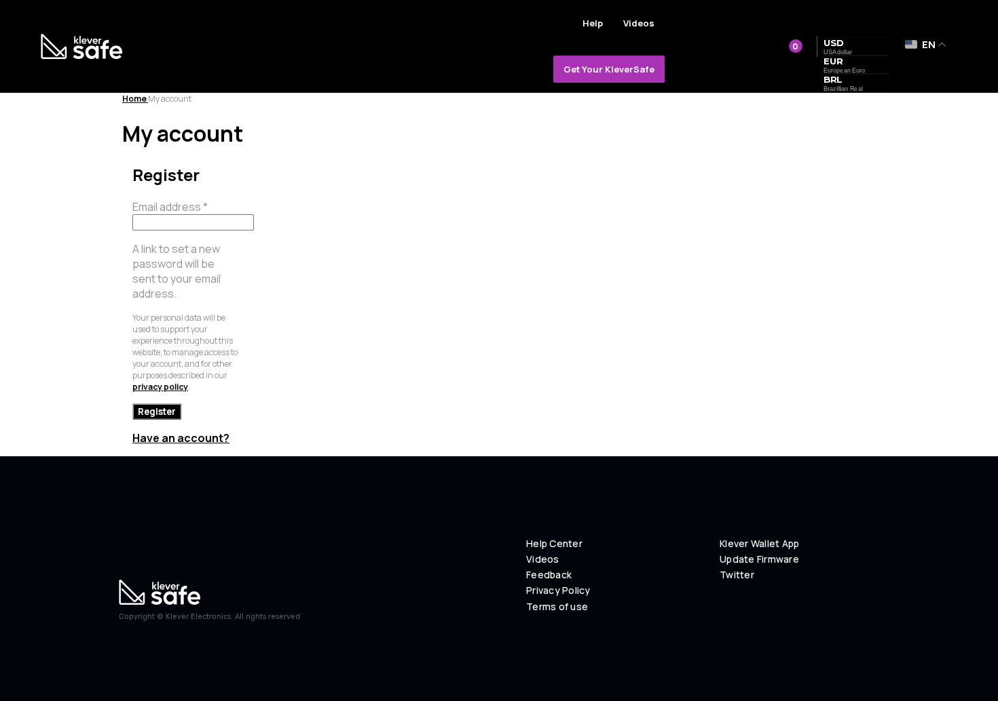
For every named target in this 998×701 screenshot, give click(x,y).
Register (157, 411)
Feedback (549, 575)
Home (135, 98)
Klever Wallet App (759, 544)
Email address (170, 206)
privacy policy (160, 387)
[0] (778, 46)
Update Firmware (759, 559)
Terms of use (557, 607)
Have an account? (180, 437)
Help (593, 23)
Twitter (737, 575)
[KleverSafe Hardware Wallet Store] (81, 46)
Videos (638, 23)
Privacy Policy (558, 590)
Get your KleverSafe (608, 69)
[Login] (747, 45)
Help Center (554, 544)
